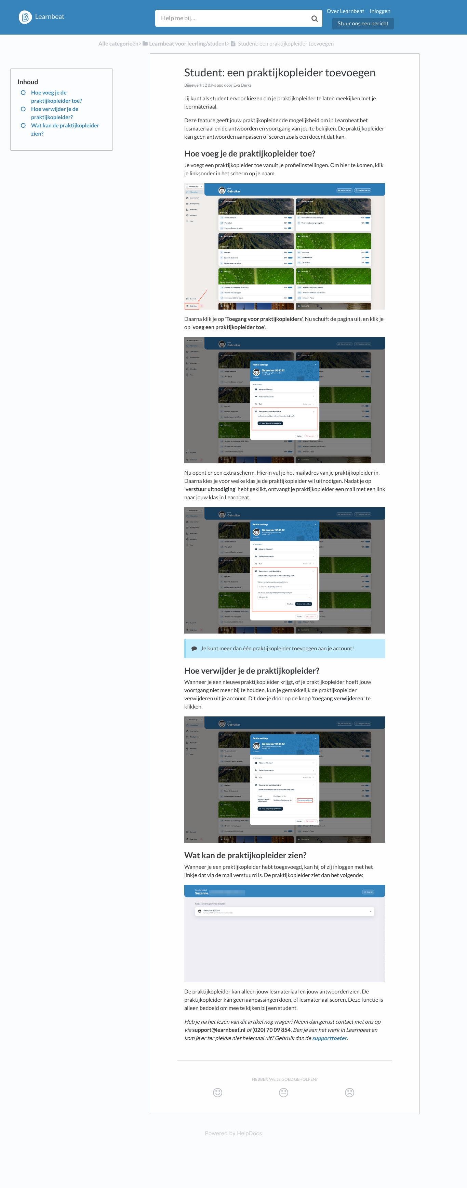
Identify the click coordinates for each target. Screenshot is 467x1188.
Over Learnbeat (345, 11)
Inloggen (380, 11)
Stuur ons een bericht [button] (363, 23)
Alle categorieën (118, 43)
